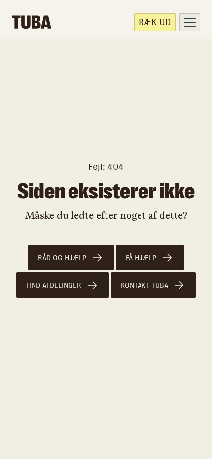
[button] (189, 22)
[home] (31, 22)
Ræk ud (155, 22)
